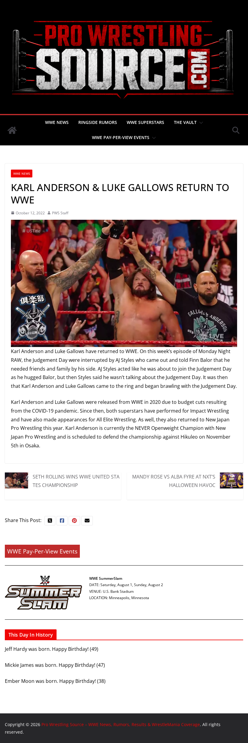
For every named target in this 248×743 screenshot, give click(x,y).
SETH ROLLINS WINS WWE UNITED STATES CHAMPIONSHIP (76, 480)
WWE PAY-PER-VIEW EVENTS (120, 137)
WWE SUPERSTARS (145, 122)
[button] (200, 122)
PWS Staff (60, 213)
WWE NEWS (57, 122)
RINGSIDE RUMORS (97, 122)
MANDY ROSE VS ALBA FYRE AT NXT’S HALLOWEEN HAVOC (173, 480)
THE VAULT (185, 122)
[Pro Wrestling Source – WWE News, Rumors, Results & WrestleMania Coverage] (12, 130)
